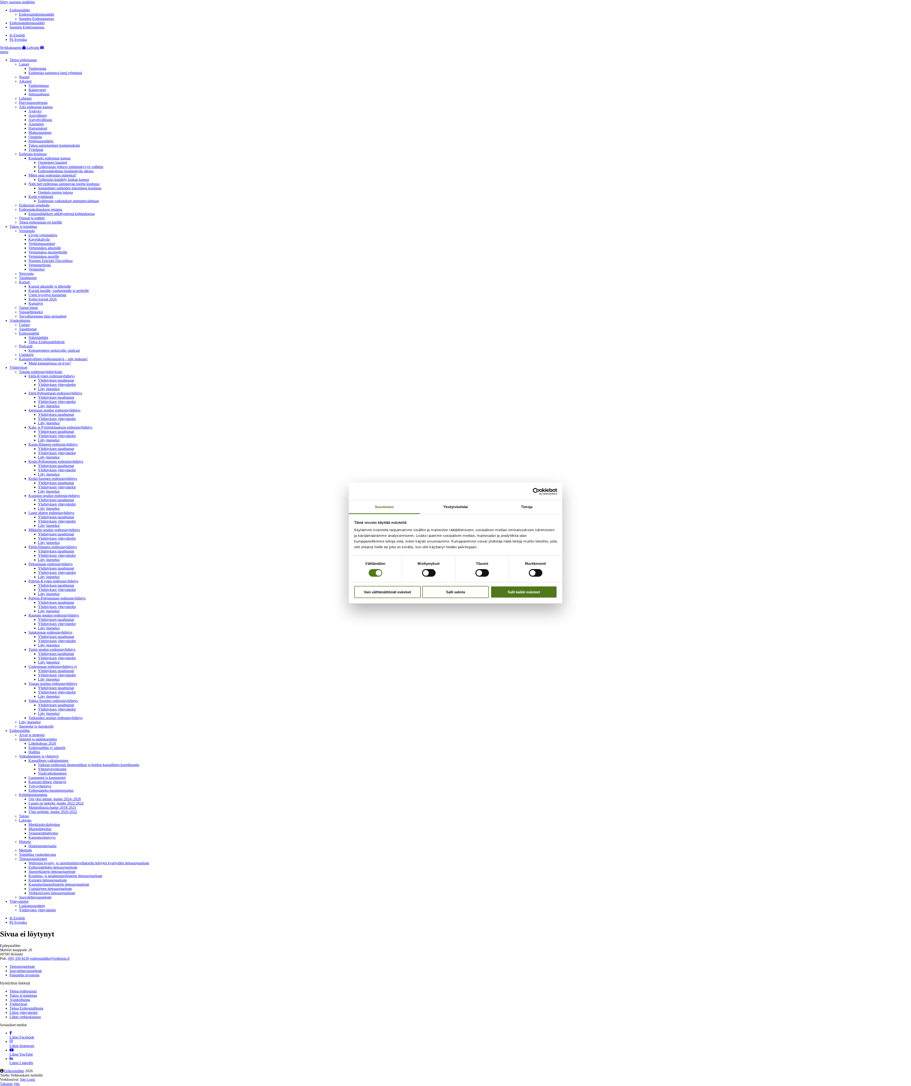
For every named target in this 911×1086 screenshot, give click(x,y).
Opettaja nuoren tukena (55, 192)
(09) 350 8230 (18, 958)
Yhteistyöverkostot (52, 769)
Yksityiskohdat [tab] (455, 507)
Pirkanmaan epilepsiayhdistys (50, 564)
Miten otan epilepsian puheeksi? (52, 175)
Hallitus (34, 752)
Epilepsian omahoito (34, 205)
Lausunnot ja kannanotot (46, 778)
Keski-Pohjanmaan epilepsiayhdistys (55, 461)
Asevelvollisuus (40, 120)
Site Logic (27, 1079)
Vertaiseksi (36, 269)
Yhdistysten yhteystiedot (37, 910)
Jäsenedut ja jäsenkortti (36, 726)
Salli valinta (455, 592)
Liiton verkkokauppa (25, 1017)
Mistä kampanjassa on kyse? (49, 363)
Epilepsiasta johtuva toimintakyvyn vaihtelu (70, 167)
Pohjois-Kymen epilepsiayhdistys (53, 581)
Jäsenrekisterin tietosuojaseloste (51, 872)
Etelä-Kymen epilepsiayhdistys (51, 376)
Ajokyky (35, 111)
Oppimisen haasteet (52, 162)
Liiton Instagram (21, 1046)
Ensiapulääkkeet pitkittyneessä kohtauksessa (61, 214)
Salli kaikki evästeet (524, 592)
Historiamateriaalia (42, 846)
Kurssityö (35, 303)
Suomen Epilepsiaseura (36, 19)
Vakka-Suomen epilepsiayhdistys (53, 701)
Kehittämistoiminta (33, 795)
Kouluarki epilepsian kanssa (49, 158)
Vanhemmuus (38, 86)
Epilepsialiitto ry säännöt (46, 748)
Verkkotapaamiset (41, 244)
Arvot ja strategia (32, 735)
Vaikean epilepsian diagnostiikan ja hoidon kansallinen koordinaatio (88, 765)
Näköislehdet (38, 338)
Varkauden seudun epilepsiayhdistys (55, 718)
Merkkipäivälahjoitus (44, 825)
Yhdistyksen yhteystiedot (57, 385)
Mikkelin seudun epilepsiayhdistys (54, 530)
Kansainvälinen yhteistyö (47, 782)
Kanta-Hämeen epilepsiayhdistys (53, 444)
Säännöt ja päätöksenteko (38, 739)
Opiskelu (35, 137)
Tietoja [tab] (526, 507)
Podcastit (26, 346)
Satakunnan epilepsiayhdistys (50, 632)
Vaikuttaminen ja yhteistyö (39, 756)
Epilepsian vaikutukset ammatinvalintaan (68, 201)
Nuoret (24, 77)
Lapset (24, 64)
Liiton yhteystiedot (23, 1013)
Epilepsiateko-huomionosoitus (51, 790)
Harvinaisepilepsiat (33, 103)
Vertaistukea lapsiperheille (47, 252)
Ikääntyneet (37, 90)
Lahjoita (25, 820)
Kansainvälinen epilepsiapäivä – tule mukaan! (53, 359)
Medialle (25, 850)
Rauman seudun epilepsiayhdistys (53, 615)
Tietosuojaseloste (22, 966)
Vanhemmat (37, 68)
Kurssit (24, 282)
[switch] (429, 573)
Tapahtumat (28, 278)
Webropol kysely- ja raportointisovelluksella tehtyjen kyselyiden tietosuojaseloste (88, 863)
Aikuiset (25, 81)
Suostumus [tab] (384, 507)
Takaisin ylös (10, 1084)
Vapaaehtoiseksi (31, 312)
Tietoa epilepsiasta (23, 60)
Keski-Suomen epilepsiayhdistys (52, 479)
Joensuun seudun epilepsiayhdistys (54, 410)
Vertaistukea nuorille (43, 256)
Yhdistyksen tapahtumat (56, 380)
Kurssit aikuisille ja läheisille (49, 286)
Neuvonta (26, 274)
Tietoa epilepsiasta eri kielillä (40, 222)
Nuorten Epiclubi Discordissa (50, 261)
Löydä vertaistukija (42, 235)
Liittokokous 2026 (42, 743)
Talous (24, 816)
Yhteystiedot (18, 901)
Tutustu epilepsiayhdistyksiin (40, 372)
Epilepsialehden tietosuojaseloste (52, 867)
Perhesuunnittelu (40, 141)
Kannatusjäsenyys (42, 837)
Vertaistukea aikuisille (44, 248)
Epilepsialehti (29, 333)
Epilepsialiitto (19, 10)
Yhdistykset (18, 367)
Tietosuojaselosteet (33, 859)
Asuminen (36, 124)
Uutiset (24, 325)
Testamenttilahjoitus (43, 833)
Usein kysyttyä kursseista (47, 295)
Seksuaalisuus (38, 94)
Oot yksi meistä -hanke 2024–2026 (54, 799)
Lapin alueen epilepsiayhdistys (51, 513)
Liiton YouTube (21, 1054)
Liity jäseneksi (49, 389)
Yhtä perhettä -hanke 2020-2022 (52, 812)
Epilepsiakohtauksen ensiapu (40, 209)
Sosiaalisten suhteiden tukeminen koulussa (69, 188)
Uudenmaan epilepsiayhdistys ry (52, 667)
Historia (25, 842)
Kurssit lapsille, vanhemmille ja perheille (58, 291)
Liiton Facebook (21, 1037)
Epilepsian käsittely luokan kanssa (63, 180)
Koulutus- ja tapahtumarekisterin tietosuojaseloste (65, 876)
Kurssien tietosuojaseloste (47, 880)
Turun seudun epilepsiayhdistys (51, 649)
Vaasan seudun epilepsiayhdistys (52, 684)
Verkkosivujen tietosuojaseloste (51, 893)
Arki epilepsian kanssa (36, 107)
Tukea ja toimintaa (23, 227)
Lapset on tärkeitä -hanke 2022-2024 (56, 803)
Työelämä (35, 150)
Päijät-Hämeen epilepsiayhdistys (52, 547)
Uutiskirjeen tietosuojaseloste (50, 889)
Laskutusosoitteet (32, 906)
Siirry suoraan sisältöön (17, 2)
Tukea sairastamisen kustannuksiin (54, 145)
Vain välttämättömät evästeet (387, 592)
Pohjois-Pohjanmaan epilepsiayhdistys (57, 598)
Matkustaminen (39, 133)
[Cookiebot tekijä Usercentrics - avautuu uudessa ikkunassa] (536, 491)
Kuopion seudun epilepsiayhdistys (54, 496)
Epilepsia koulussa (33, 154)
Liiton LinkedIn (21, 1063)
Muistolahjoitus (39, 829)
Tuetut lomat (28, 308)
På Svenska (18, 39)
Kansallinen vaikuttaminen (48, 760)
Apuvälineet (37, 115)
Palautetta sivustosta (24, 975)
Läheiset (25, 98)
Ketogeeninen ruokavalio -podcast (54, 350)
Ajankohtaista (19, 320)
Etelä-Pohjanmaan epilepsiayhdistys (55, 393)
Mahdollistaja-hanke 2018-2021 (52, 807)
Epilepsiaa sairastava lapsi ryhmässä (55, 73)
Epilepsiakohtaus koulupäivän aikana (65, 171)
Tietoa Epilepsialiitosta (26, 1008)
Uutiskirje (26, 355)
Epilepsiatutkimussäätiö (36, 14)
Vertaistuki (27, 231)
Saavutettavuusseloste (35, 897)
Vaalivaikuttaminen (52, 773)
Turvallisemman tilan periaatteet (42, 316)
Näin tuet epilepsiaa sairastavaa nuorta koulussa (63, 184)
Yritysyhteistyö (39, 786)
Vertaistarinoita (39, 265)
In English (17, 35)
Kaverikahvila (39, 239)
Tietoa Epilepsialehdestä (46, 342)
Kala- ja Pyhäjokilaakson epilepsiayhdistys (60, 427)
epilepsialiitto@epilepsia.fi (50, 958)
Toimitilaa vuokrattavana (37, 854)
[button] (4, 52)
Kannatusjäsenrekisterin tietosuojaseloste (58, 884)
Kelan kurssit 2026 (42, 299)
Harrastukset (37, 128)
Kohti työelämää (40, 197)
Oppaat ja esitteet (32, 218)
